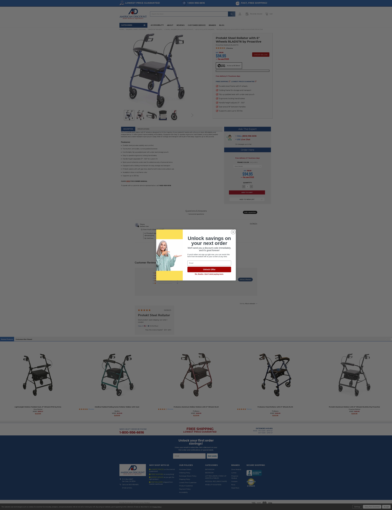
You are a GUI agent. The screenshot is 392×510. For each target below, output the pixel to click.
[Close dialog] (233, 232)
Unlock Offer (209, 269)
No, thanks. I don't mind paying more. (209, 274)
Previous (387, 339)
